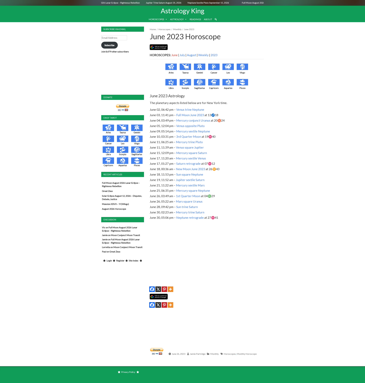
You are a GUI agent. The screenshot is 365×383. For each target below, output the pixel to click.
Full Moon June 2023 (190, 115)
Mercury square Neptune (193, 190)
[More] (170, 289)
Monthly (177, 29)
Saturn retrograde (188, 163)
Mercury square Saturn (191, 153)
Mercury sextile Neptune (193, 131)
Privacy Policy (128, 372)
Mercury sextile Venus (191, 158)
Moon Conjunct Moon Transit (125, 235)
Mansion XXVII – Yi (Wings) (115, 204)
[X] (158, 289)
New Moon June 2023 (190, 169)
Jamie (105, 235)
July (182, 55)
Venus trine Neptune (190, 109)
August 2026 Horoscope (114, 208)
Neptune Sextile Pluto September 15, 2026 (205, 2)
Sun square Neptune (189, 174)
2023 (214, 55)
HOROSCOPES (156, 19)
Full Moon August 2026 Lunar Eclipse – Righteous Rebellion (108, 2)
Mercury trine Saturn (190, 212)
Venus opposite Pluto (190, 126)
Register (120, 260)
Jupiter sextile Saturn (190, 180)
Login (109, 260)
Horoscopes (164, 29)
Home (153, 29)
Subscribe (109, 45)
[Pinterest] (164, 289)
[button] (216, 19)
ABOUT (208, 19)
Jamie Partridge (197, 353)
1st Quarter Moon (188, 196)
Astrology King (182, 11)
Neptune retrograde (190, 217)
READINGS (195, 19)
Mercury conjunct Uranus (193, 120)
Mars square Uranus (189, 201)
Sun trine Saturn (187, 207)
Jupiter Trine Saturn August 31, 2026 (161, 2)
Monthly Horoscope (247, 353)
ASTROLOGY (177, 19)
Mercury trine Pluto (189, 142)
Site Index (133, 260)
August (191, 55)
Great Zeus (107, 191)
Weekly (203, 55)
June (174, 55)
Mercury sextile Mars (190, 185)
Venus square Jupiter (190, 147)
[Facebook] (152, 289)
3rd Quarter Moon (188, 136)
